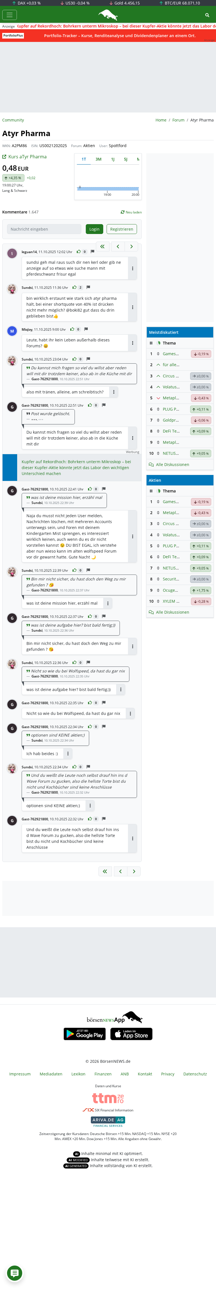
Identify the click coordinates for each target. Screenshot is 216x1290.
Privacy (167, 1074)
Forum (178, 120)
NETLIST (170, 453)
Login (94, 229)
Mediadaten (51, 1074)
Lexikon (78, 1074)
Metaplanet (173, 397)
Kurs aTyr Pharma (27, 157)
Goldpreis (172, 420)
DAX (29, 3)
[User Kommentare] (15, 1273)
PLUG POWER (175, 409)
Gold (126, 3)
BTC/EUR (182, 3)
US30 (77, 3)
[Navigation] (9, 15)
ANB (125, 1074)
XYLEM (169, 601)
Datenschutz (195, 1074)
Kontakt (145, 1074)
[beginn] (102, 246)
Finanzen (103, 1074)
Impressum (20, 1074)
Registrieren (121, 229)
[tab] (84, 159)
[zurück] (118, 246)
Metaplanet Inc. (177, 442)
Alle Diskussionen (172, 464)
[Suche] (207, 15)
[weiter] (131, 246)
